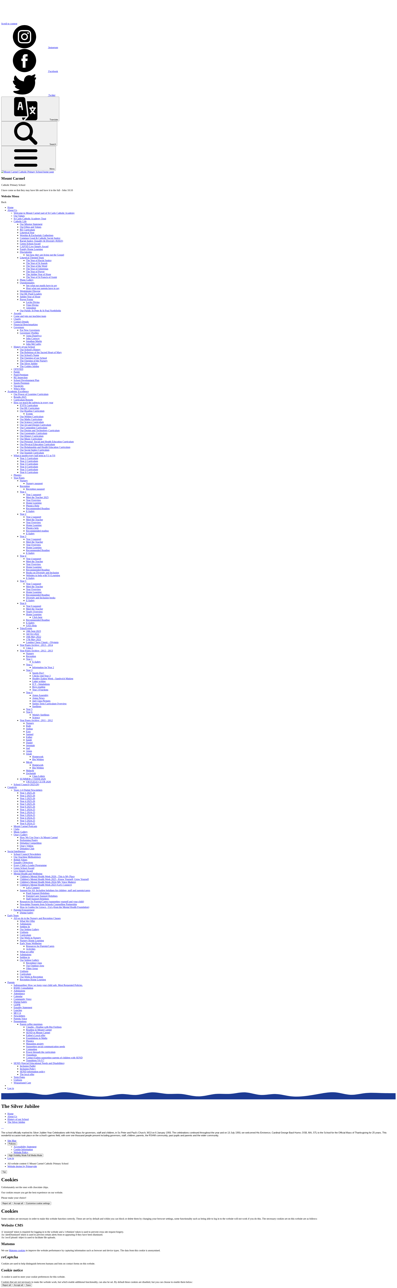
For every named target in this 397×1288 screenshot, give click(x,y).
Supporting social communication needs (45, 1046)
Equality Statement (23, 1007)
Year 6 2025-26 (27, 806)
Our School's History (30, 349)
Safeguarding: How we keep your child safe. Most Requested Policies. (48, 985)
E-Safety (30, 511)
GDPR (17, 1004)
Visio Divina (32, 305)
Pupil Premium (21, 374)
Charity (17, 319)
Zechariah (31, 773)
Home (10, 207)
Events (29, 413)
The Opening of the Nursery (34, 360)
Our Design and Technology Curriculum (40, 430)
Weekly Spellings (40, 714)
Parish (17, 372)
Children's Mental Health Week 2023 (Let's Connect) (46, 884)
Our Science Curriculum (32, 422)
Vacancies (18, 386)
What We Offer (27, 921)
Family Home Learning (31, 249)
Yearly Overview (34, 611)
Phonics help (32, 528)
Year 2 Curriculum (29, 461)
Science (36, 717)
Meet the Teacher (34, 519)
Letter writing (39, 681)
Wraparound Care (22, 1082)
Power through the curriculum (40, 1052)
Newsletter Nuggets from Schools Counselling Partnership (48, 904)
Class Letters (38, 776)
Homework (37, 756)
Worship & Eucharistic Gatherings (36, 235)
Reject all (6, 1203)
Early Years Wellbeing (31, 943)
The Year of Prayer (35, 271)
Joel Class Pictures (41, 701)
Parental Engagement (24, 910)
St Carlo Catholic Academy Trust (30, 218)
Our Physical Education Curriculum (37, 444)
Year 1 (23, 491)
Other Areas (32, 968)
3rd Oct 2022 (32, 634)
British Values (20, 859)
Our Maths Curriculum (31, 419)
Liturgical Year (27, 232)
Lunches (18, 1010)
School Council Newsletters (27, 854)
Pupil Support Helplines (37, 893)
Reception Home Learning (33, 979)
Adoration (31, 307)
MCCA (17, 1013)
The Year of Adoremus (37, 268)
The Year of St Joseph (36, 263)
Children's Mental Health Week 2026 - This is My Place (47, 876)
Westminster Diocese (30, 291)
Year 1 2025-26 (27, 793)
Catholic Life (20, 221)
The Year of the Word (36, 266)
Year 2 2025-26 (27, 795)
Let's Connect (33, 887)
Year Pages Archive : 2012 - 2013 (36, 650)
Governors (19, 327)
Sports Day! (38, 673)
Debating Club (27, 848)
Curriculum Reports (23, 399)
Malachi (30, 770)
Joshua (29, 728)
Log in (10, 1088)
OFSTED (18, 369)
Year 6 (23, 603)
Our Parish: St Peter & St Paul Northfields (40, 310)
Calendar (18, 996)
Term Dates (19, 1077)
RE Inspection (21, 377)
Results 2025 (20, 397)
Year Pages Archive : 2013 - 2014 (36, 645)
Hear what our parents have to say (42, 288)
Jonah (29, 753)
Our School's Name (29, 355)
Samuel (29, 734)
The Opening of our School (33, 358)
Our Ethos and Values (30, 227)
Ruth (28, 726)
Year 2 (23, 514)
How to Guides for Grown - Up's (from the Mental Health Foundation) (54, 907)
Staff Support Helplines (37, 898)
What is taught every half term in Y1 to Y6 (34, 455)
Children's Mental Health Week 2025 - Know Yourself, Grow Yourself (54, 879)
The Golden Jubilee (29, 366)
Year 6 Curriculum (29, 472)
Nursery (24, 480)
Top (4, 1172)
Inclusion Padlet (28, 1066)
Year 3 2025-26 (27, 798)
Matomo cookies (17, 1250)
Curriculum (25, 935)
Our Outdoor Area (35, 965)
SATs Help (31, 625)
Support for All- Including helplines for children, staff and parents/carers (55, 890)
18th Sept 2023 (33, 631)
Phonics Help (32, 505)
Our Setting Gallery (29, 929)
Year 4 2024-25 (27, 818)
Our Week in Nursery (30, 937)
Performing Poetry (29, 840)
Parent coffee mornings (31, 1024)
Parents (11, 982)
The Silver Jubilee (29, 363)
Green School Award (30, 243)
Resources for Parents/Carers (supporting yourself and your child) (52, 901)
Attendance (19, 993)
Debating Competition (31, 843)
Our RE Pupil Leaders (31, 294)
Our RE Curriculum (29, 408)
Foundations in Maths (36, 1038)
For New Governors (30, 330)
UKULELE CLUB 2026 (38, 781)
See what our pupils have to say (41, 285)
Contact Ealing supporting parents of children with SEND (54, 1057)
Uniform (24, 932)
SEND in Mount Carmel (38, 1032)
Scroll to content (9, 23)
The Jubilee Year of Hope (38, 274)
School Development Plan (26, 380)
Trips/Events (26, 628)
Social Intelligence (16, 851)
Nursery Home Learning (32, 940)
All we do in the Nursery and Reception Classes (37, 918)
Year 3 (23, 536)
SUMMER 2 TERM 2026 (33, 779)
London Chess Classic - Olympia (42, 642)
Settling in (25, 957)
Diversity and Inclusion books (40, 597)
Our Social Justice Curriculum (34, 450)
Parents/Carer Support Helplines (42, 896)
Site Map (11, 1140)
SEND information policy (32, 1071)
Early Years (13, 915)
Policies (12, 1144)
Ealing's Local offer (35, 1035)
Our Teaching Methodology (27, 857)
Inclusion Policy (28, 1068)
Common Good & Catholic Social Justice (40, 238)
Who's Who (19, 388)
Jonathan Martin (34, 341)
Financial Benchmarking (26, 324)
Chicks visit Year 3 (41, 675)
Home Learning (34, 503)
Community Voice (22, 999)
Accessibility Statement (25, 1146)
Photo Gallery (26, 280)
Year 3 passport (33, 539)
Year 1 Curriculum (29, 458)
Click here (37, 617)
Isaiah (29, 740)
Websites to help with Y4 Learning (43, 575)
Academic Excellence (18, 391)
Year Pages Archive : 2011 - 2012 (36, 720)
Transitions (31, 1055)
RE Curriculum (27, 229)
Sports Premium (21, 383)
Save (28, 1285)
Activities (30, 949)
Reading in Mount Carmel (39, 1029)
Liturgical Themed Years (32, 257)
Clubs (16, 829)
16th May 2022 (33, 636)
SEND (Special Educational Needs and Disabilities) (39, 1063)
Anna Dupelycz (34, 335)
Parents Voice (20, 1018)
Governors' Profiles (29, 333)
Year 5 (23, 581)
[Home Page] (27, 172)
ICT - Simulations (41, 684)
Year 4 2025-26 (27, 801)
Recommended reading (37, 530)
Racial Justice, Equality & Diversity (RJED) (41, 241)
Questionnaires (27, 282)
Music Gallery (21, 832)
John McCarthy (33, 344)
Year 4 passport (33, 558)
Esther (29, 737)
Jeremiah (30, 745)
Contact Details (21, 321)
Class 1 (29, 648)
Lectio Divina (33, 302)
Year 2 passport (33, 517)
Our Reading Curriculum (32, 411)
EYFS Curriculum (29, 405)
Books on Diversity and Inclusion (42, 572)
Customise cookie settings (38, 1203)
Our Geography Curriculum (33, 433)
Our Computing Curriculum (33, 427)
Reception (25, 486)
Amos (29, 751)
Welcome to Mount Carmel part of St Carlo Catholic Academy (44, 213)
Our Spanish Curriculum (32, 452)
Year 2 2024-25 (27, 812)
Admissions (25, 924)
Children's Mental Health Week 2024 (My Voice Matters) (48, 882)
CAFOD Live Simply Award (34, 246)
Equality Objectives (23, 862)
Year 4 (23, 556)
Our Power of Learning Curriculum (31, 394)
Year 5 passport (33, 583)
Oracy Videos (26, 845)
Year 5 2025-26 (27, 804)
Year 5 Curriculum (29, 469)
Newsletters (19, 1016)
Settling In (25, 926)
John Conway (33, 338)
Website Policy (21, 1152)
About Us (12, 210)
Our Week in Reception (31, 976)
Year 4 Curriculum (29, 466)
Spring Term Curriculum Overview (49, 703)
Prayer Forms (26, 299)
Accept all (18, 1203)
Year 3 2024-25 (27, 815)
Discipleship (26, 252)
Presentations (20, 1021)
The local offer (27, 1074)
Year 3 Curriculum (29, 464)
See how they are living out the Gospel (45, 255)
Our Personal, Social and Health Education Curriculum (47, 441)
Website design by (22, 1166)
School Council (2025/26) (26, 784)
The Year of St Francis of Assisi (41, 277)
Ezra (28, 731)
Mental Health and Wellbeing (28, 873)
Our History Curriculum (31, 436)
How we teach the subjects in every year (33, 402)
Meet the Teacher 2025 (37, 497)
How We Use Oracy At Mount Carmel (39, 837)
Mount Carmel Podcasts (25, 826)
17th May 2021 (33, 639)
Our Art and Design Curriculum (35, 425)
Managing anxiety (35, 1043)
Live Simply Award (23, 871)
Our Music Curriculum (31, 438)
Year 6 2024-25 (27, 823)
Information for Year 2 (43, 667)
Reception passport (35, 489)
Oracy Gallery (21, 834)
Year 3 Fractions (40, 689)
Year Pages (19, 478)
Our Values (19, 215)
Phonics (17, 475)
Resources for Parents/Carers (40, 946)
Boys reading (38, 687)
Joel (28, 748)
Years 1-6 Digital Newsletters (28, 790)
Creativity (12, 787)
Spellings (36, 706)
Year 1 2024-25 (27, 809)
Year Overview (33, 500)
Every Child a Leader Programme (30, 865)
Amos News (38, 698)
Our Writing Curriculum (31, 416)
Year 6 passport (33, 606)
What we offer (27, 951)
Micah (29, 762)
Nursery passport (34, 483)
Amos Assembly (40, 695)
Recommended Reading (38, 508)
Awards (17, 313)
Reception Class (34, 963)
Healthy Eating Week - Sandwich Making (52, 678)
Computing (31, 1049)
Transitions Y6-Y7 (35, 1060)
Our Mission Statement (31, 224)
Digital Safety (26, 912)
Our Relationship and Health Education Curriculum (45, 447)
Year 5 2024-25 (27, 820)
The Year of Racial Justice (38, 260)
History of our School (24, 347)
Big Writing (38, 759)
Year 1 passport (33, 494)
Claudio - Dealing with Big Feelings (44, 1027)
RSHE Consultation (23, 988)
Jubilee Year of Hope (30, 296)
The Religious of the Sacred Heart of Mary (41, 352)
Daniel (29, 742)
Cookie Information (23, 1149)
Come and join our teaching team (30, 316)
